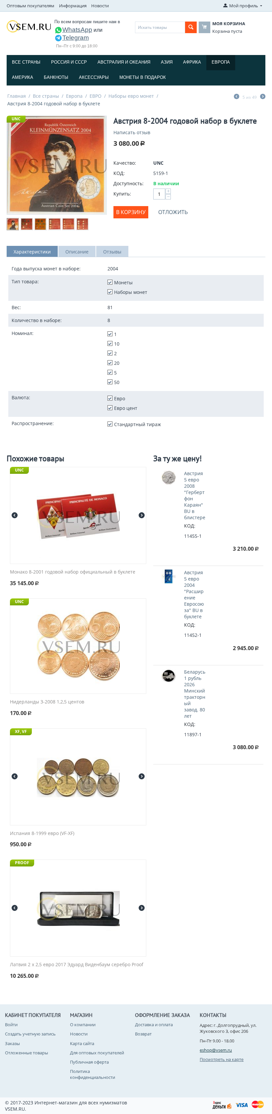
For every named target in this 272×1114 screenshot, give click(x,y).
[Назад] (236, 97)
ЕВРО (96, 96)
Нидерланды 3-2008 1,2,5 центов (47, 702)
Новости (100, 6)
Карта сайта (82, 1043)
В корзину (131, 212)
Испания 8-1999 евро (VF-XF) (42, 833)
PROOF (22, 862)
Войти (11, 1025)
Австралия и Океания (124, 62)
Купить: (122, 194)
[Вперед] (262, 97)
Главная (16, 96)
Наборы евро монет (131, 96)
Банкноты (56, 77)
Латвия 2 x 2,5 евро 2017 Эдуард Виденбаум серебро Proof (76, 965)
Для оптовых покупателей (97, 1053)
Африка (192, 62)
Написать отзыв (131, 132)
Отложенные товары (26, 1053)
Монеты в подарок (142, 77)
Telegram (75, 37)
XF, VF (21, 731)
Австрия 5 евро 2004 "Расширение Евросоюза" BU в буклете (194, 594)
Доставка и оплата (154, 1025)
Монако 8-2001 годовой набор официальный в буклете (72, 572)
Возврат (143, 1034)
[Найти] (191, 27)
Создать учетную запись (30, 1034)
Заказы (12, 1043)
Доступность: (128, 183)
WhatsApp (77, 29)
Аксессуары (94, 77)
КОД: (119, 173)
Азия (166, 62)
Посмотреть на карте (221, 1059)
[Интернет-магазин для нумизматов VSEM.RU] (29, 26)
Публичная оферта (89, 1062)
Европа (221, 62)
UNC (16, 119)
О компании (83, 1025)
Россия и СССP (69, 62)
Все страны (26, 62)
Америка (22, 77)
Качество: (124, 163)
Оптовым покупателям (30, 6)
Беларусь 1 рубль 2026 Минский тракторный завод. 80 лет (194, 694)
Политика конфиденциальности (92, 1074)
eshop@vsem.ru (216, 1050)
